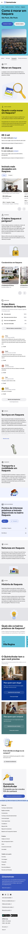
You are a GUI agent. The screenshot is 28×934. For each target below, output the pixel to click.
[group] (12, 191)
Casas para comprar (14, 730)
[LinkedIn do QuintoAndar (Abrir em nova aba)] (10, 894)
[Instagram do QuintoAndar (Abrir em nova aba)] (5, 894)
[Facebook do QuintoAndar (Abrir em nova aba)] (3, 894)
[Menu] (2, 2)
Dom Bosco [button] (4, 533)
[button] (12, 191)
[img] (12, 185)
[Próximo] (24, 209)
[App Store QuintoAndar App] (14, 915)
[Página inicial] (10, 2)
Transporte (15, 521)
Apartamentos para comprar (14, 726)
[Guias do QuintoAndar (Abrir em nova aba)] (8, 894)
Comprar (10, 175)
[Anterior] (19, 209)
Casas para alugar (14, 696)
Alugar (4, 175)
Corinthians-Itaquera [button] (6, 528)
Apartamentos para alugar (14, 692)
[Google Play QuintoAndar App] (6, 915)
